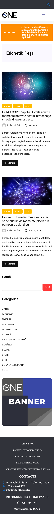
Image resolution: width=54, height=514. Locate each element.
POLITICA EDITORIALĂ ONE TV (27, 450)
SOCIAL (18, 106)
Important (9, 32)
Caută (6, 277)
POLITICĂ (6, 334)
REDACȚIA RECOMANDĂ (14, 339)
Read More (10, 163)
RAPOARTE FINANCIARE (27, 463)
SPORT (5, 355)
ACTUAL (7, 106)
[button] (48, 4)
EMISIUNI (6, 319)
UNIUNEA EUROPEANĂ (13, 365)
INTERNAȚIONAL (10, 329)
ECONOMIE (7, 314)
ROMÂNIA (7, 344)
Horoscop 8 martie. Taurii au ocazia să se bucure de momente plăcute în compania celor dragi (25, 221)
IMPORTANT (8, 324)
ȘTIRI (27, 106)
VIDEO (5, 370)
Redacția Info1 (13, 125)
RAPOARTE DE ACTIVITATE (27, 456)
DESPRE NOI (28, 444)
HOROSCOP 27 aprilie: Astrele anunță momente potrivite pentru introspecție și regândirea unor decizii (26, 115)
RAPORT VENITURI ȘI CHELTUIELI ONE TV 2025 (28, 469)
